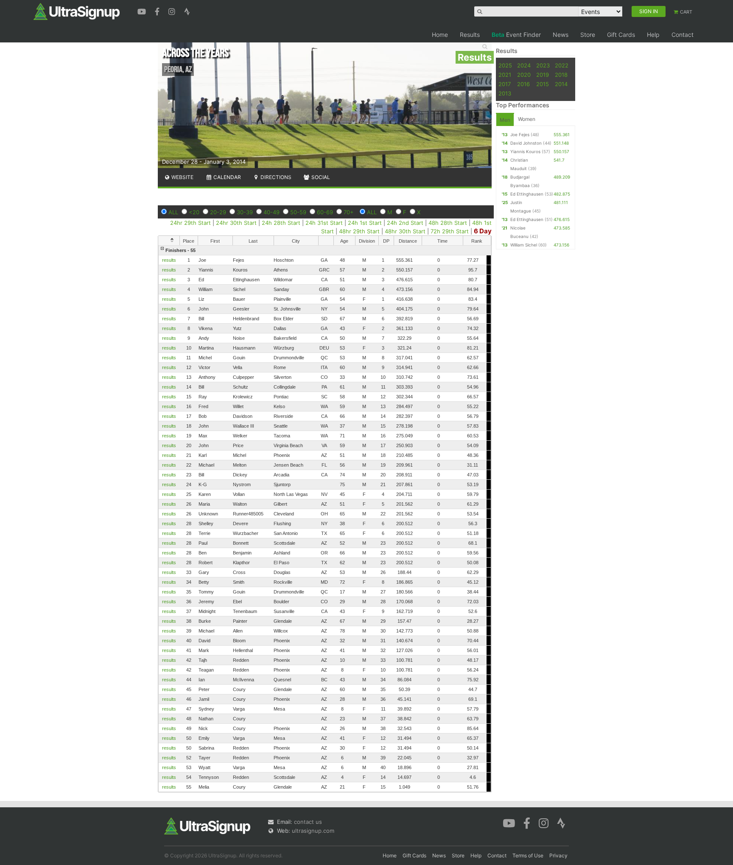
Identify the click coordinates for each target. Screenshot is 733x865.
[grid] (324, 518)
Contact (682, 34)
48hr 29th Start (359, 231)
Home (440, 34)
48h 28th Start (447, 222)
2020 (524, 74)
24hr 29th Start (190, 222)
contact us (308, 821)
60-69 (325, 212)
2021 (504, 74)
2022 (561, 65)
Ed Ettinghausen (526, 193)
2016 (523, 84)
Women (526, 119)
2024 (524, 65)
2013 (504, 93)
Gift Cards (621, 34)
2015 (542, 84)
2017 (504, 84)
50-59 (298, 212)
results (169, 260)
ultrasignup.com (313, 830)
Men (505, 120)
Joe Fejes (519, 134)
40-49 (271, 212)
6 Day (483, 231)
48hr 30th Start (406, 231)
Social (320, 177)
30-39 (245, 212)
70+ (349, 212)
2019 (542, 74)
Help (653, 34)
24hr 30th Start (236, 222)
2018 (561, 74)
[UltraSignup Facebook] (158, 10)
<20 (194, 212)
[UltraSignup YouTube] (142, 10)
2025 (505, 65)
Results (470, 34)
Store (587, 34)
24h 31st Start (324, 222)
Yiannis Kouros (525, 151)
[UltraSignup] (77, 11)
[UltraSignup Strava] (187, 10)
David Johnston (526, 143)
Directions (275, 177)
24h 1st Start (365, 222)
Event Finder (516, 34)
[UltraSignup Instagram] (173, 10)
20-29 (218, 212)
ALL (173, 212)
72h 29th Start (450, 231)
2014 (561, 84)
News (560, 34)
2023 (543, 65)
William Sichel (523, 244)
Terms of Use (527, 855)
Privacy (558, 855)
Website (181, 177)
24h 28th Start (281, 222)
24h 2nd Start (405, 222)
